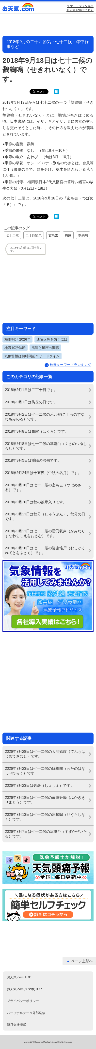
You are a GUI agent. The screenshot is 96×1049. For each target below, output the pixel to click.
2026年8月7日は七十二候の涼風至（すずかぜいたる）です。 (46, 833)
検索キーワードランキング (70, 365)
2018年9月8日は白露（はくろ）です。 (36, 431)
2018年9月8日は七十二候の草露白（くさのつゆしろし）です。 (46, 446)
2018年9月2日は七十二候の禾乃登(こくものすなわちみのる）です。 (44, 416)
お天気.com (18, 8)
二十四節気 (34, 235)
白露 (68, 235)
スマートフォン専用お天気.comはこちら (80, 8)
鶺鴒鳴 (83, 235)
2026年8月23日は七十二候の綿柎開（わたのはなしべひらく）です (45, 770)
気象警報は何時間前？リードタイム (32, 356)
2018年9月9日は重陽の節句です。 (33, 460)
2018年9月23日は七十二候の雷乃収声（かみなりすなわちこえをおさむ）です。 (45, 533)
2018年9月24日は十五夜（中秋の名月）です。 (43, 473)
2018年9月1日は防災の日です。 (31, 402)
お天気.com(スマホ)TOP (24, 989)
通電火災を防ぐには (51, 339)
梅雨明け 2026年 (17, 339)
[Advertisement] (48, 288)
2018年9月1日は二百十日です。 (31, 390)
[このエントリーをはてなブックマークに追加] (56, 93)
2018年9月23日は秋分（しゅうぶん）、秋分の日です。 (45, 516)
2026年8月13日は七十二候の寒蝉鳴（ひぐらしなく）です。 (45, 816)
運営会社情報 (16, 1025)
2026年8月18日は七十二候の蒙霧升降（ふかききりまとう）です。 (45, 799)
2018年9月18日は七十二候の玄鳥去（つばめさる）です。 (43, 487)
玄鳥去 (53, 235)
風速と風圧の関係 (45, 348)
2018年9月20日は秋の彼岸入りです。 (36, 502)
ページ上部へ (82, 961)
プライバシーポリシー (23, 1001)
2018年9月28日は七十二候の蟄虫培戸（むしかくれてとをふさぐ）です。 (45, 550)
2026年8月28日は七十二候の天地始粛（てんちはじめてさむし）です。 (45, 753)
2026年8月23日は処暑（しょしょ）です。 (39, 785)
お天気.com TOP (19, 977)
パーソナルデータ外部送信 (26, 1013)
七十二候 (12, 235)
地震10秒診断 (15, 348)
